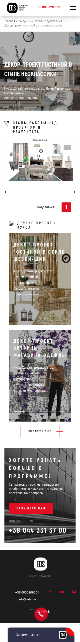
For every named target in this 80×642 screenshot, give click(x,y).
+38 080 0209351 (48, 7)
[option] (40, 167)
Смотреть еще (40, 431)
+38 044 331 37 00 (38, 530)
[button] (10, 192)
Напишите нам (31, 508)
